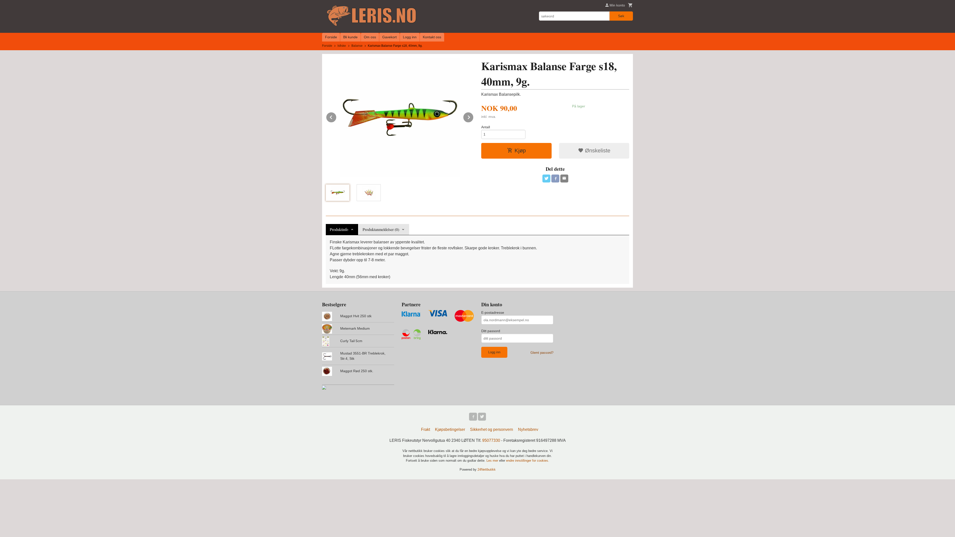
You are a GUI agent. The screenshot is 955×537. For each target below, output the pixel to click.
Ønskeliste (596, 150)
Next (473, 116)
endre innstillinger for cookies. (527, 460)
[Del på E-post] (564, 178)
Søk (621, 16)
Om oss (370, 37)
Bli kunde (350, 37)
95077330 (491, 440)
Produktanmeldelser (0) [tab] (381, 229)
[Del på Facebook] (555, 178)
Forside (331, 37)
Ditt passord (490, 331)
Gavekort (389, 37)
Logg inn (410, 37)
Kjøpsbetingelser (450, 429)
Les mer (492, 460)
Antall (485, 127)
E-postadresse (492, 312)
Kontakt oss (432, 37)
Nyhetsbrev (528, 429)
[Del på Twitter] (546, 178)
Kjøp (520, 150)
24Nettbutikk (487, 469)
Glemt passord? (541, 353)
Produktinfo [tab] (339, 229)
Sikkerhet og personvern (491, 429)
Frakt (425, 429)
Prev (336, 116)
